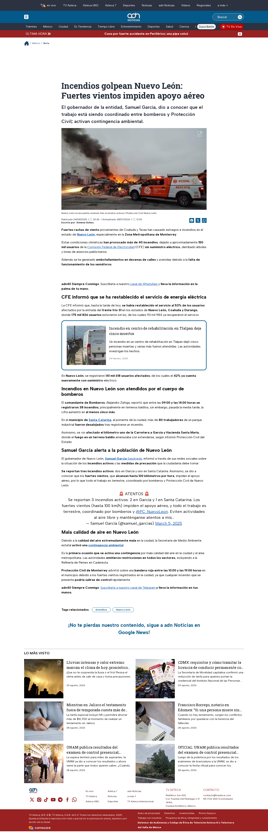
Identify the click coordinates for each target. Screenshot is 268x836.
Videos (185, 5)
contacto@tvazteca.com (217, 795)
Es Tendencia (82, 26)
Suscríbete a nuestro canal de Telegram (128, 587)
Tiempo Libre (106, 26)
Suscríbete (206, 26)
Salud (169, 26)
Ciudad (63, 26)
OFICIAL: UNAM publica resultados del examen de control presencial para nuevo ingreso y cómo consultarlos (208, 749)
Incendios (101, 609)
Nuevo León (123, 609)
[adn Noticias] (134, 17)
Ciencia (184, 26)
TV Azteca (69, 5)
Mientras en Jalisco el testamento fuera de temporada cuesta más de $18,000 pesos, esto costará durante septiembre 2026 (96, 707)
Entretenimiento (131, 26)
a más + (223, 5)
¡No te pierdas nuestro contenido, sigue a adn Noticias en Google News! (134, 628)
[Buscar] (240, 17)
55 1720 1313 (210, 799)
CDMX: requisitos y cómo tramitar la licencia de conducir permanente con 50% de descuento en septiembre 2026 (211, 665)
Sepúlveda (123, 458)
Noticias (147, 5)
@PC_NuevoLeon (152, 511)
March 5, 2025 (168, 523)
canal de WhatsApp (143, 284)
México (47, 26)
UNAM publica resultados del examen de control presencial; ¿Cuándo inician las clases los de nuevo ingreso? (95, 749)
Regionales (204, 5)
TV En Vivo (234, 26)
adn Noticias (167, 5)
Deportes (129, 5)
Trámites (31, 26)
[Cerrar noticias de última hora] (240, 33)
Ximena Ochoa (85, 222)
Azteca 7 (110, 5)
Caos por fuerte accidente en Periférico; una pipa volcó (132, 34)
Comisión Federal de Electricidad (111, 247)
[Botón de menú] (26, 16)
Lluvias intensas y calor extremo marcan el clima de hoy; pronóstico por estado (97, 665)
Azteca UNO (90, 5)
